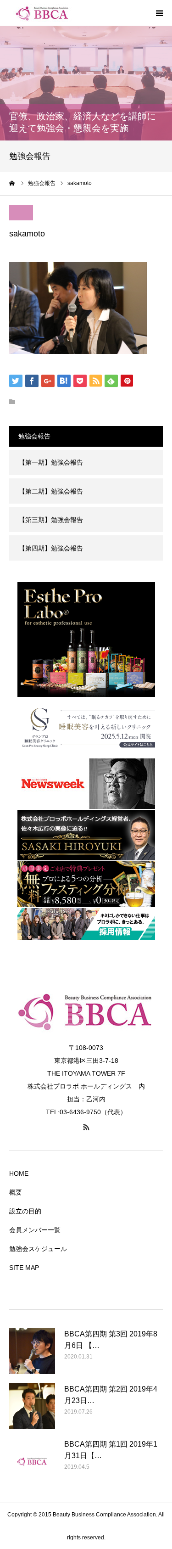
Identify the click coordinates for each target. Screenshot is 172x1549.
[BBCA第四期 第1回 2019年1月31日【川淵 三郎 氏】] (32, 1461)
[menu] (159, 13)
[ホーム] (12, 183)
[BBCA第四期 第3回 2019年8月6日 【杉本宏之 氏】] (32, 1351)
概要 (15, 1192)
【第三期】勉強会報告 (51, 519)
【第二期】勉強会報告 (51, 491)
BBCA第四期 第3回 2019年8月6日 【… (110, 1340)
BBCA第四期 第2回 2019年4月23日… (110, 1395)
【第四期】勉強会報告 (51, 548)
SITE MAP (24, 1267)
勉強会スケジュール (38, 1248)
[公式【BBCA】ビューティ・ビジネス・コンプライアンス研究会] (64, 13)
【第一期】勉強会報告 (51, 462)
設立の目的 (25, 1211)
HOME (18, 1173)
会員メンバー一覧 (35, 1230)
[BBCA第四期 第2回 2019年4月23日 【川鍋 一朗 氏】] (32, 1406)
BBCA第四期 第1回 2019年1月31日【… (110, 1450)
